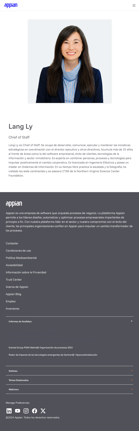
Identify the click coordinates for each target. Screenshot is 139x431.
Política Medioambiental (21, 258)
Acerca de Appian (17, 287)
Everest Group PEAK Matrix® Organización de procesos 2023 (41, 347)
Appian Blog (13, 294)
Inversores (12, 308)
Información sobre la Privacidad (26, 272)
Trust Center (14, 279)
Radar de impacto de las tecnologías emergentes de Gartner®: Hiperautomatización (53, 354)
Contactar (12, 243)
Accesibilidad (14, 265)
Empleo (11, 301)
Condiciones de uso (18, 250)
